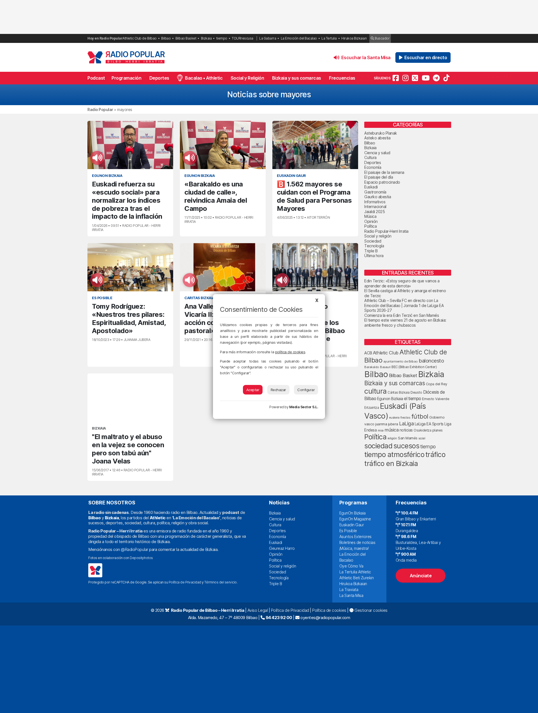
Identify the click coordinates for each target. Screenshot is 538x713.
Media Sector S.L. (303, 407)
